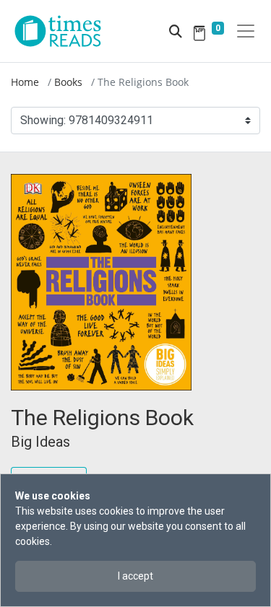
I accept (135, 576)
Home (25, 82)
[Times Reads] (63, 31)
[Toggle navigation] (246, 31)
